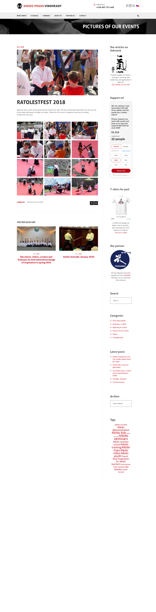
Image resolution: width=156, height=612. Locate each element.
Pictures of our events (35, 202)
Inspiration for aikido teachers (120, 462)
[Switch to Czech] (137, 5)
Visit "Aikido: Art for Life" (121, 85)
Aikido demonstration (120, 428)
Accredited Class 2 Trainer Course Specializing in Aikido (122, 373)
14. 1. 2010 (78, 254)
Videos (115, 334)
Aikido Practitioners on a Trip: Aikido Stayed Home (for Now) (122, 359)
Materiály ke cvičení (120, 327)
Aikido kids (119, 432)
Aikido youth (121, 455)
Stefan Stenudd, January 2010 (78, 256)
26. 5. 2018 (20, 47)
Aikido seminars (121, 437)
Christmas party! (118, 382)
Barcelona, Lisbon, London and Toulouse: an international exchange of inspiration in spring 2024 (36, 259)
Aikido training (120, 446)
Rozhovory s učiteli (119, 324)
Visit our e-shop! (121, 233)
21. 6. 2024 (36, 254)
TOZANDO (127, 275)
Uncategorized (118, 337)
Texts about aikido (119, 321)
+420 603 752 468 (105, 7)
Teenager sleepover (120, 379)
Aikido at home (121, 425)
